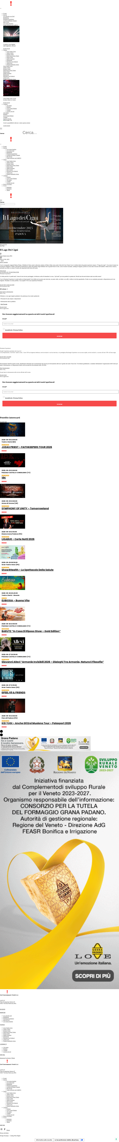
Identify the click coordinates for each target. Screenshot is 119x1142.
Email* (4, 319)
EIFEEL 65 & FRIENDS (13, 692)
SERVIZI (2, 1012)
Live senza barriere (11, 149)
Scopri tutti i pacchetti (5, 356)
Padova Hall (9, 57)
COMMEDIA (5, 629)
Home (1, 207)
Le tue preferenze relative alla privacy (67, 1140)
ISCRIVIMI (59, 336)
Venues (5, 50)
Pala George (9, 169)
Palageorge (9, 60)
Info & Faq (9, 156)
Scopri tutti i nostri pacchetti (7, 285)
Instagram (8, 187)
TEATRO (4, 598)
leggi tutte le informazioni (6, 291)
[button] (59, 273)
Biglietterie (9, 152)
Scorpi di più (3, 307)
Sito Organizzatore (5, 368)
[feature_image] (59, 429)
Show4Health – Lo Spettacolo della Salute (28, 569)
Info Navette (4, 304)
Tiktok (8, 190)
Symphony (7, 11)
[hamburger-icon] (0, 8)
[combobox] (7, 204)
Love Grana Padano (11, 108)
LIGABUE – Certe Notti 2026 (18, 539)
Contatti (8, 110)
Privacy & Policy (7, 184)
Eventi (5, 13)
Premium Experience (11, 153)
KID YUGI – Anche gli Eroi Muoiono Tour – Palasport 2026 (36, 723)
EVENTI (2, 1009)
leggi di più (3, 270)
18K (4, 477)
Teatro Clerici (9, 53)
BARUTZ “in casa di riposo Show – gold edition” (31, 631)
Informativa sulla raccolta (44, 1140)
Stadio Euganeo (10, 59)
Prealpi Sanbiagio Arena (12, 64)
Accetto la (14, 330)
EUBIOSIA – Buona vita (16, 600)
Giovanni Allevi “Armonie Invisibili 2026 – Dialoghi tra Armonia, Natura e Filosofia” (53, 661)
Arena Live (9, 63)
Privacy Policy (18, 330)
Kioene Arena (10, 54)
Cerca (2, 133)
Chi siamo (9, 105)
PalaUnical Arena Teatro (12, 56)
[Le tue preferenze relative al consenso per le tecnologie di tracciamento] (116, 1139)
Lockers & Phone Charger (13, 155)
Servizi (5, 15)
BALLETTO (6, 207)
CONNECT (3, 1044)
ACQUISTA (4, 450)
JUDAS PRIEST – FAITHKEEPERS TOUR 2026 (27, 447)
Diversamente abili (5, 286)
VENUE (2, 1024)
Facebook (8, 188)
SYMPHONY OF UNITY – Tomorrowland (25, 508)
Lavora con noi (10, 111)
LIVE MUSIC (5, 445)
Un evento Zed (10, 151)
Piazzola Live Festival (12, 61)
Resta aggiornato (4, 308)
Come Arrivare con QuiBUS (13, 158)
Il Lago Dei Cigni (14, 207)
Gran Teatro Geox (11, 51)
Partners (8, 107)
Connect (5, 104)
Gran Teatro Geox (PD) (6, 256)
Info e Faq (2, 293)
